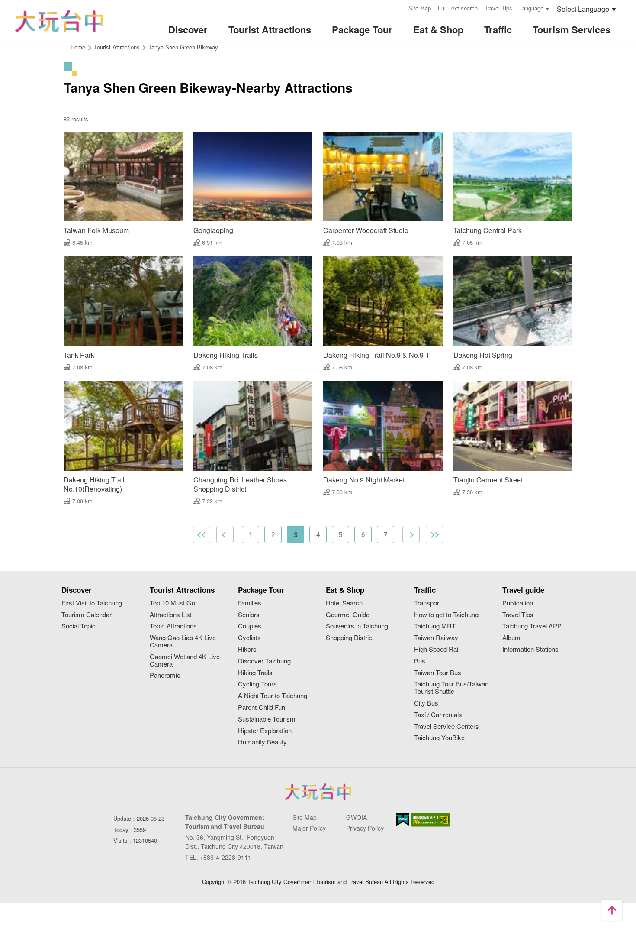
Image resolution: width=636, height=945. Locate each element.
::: (399, 7)
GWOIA (356, 817)
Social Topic (78, 626)
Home (78, 47)
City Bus (426, 703)
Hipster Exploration (265, 731)
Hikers (247, 649)
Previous (225, 534)
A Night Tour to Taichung (272, 695)
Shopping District (350, 637)
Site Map (419, 8)
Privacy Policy (365, 828)
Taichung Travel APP (532, 626)
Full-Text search (458, 8)
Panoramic (165, 675)
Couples (249, 626)
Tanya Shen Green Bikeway (183, 47)
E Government (402, 819)
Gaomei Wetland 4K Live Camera (185, 660)
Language (531, 8)
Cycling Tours (257, 684)
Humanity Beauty (262, 742)
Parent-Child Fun (261, 707)
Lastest (434, 534)
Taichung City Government (318, 791)
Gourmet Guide (347, 614)
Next (411, 534)
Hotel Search (344, 603)
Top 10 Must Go (172, 603)
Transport (427, 603)
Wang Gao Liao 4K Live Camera (183, 641)
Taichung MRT (435, 626)
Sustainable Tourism (267, 719)
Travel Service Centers (446, 726)
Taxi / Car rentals (438, 714)
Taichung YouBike (439, 737)
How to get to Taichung (446, 614)
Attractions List (171, 614)
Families (249, 603)
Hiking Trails (255, 672)
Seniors (249, 614)
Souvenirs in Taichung (357, 626)
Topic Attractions (173, 626)
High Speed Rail (436, 649)
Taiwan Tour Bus (437, 672)
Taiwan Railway (436, 637)
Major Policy (309, 828)
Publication (517, 603)
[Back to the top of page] (611, 910)
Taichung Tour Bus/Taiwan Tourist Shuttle (451, 687)
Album (511, 637)
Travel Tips (498, 8)
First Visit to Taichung (91, 603)
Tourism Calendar (86, 614)
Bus (419, 661)
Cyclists (249, 637)
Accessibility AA (430, 820)
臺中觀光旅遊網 (59, 21)
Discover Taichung (264, 661)
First (201, 534)
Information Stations (530, 649)
